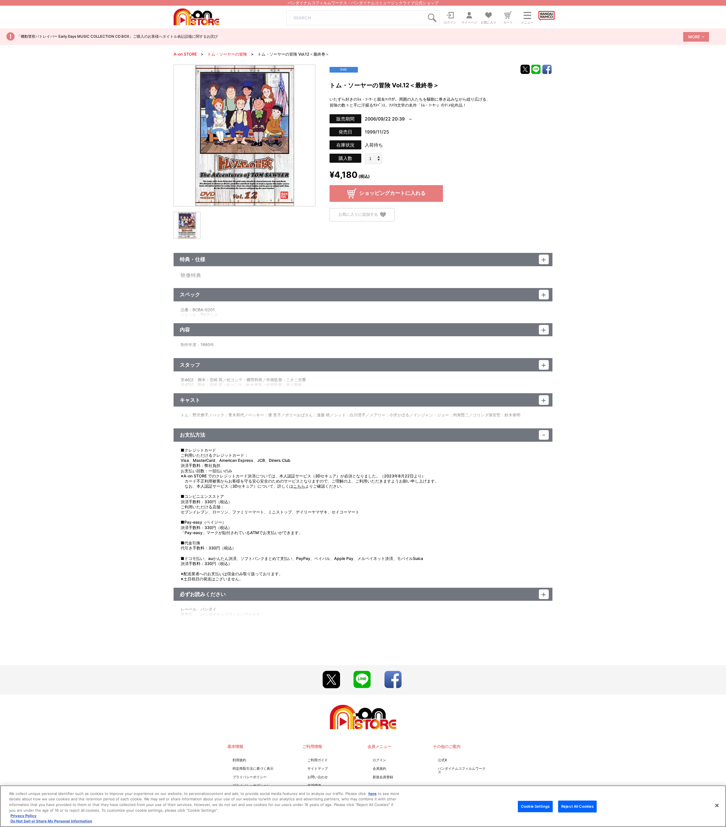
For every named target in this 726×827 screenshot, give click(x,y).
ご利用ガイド (317, 760)
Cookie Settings (535, 806)
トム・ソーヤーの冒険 (227, 54)
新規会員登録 (383, 777)
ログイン (379, 760)
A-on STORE (185, 54)
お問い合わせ (317, 777)
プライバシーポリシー (250, 777)
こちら (299, 486)
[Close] (717, 805)
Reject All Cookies (577, 806)
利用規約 (239, 760)
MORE (694, 36)
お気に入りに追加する (358, 214)
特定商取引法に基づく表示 (253, 768)
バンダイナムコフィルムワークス (462, 770)
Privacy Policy (23, 815)
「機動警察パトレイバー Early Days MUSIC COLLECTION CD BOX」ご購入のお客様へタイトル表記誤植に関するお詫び (117, 36)
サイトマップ (317, 768)
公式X (442, 760)
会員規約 (379, 768)
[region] (363, 806)
